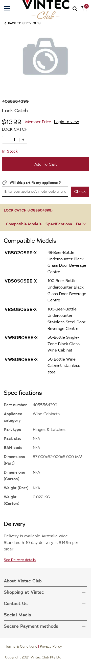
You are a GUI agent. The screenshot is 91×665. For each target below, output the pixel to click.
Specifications (59, 223)
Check (80, 191)
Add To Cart (45, 164)
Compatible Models (23, 223)
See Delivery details (20, 559)
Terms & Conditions (21, 646)
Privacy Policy (51, 646)
